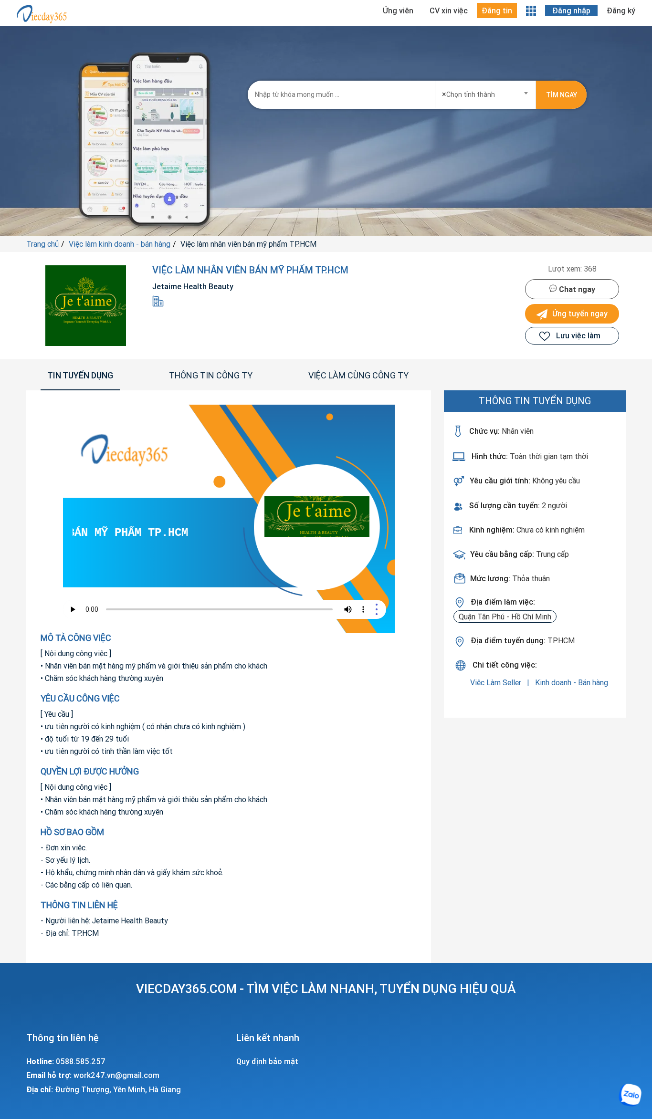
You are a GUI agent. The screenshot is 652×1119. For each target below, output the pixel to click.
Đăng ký (621, 10)
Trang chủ (42, 244)
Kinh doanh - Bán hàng (571, 682)
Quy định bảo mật (267, 1061)
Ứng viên (398, 10)
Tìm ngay (561, 95)
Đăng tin (497, 10)
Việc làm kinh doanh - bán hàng (119, 244)
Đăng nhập (571, 10)
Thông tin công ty (210, 375)
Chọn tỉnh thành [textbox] (468, 94)
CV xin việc (449, 10)
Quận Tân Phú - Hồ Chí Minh (505, 616)
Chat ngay (576, 289)
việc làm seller (496, 682)
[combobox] (485, 91)
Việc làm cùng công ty (358, 375)
